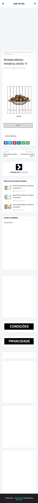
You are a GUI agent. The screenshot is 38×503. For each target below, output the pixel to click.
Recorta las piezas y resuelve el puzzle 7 (23, 206)
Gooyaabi (19, 499)
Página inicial (7, 52)
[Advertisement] (19, 28)
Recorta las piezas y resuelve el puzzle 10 (23, 187)
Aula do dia (19, 3)
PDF (18, 125)
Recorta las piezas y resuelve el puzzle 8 (23, 196)
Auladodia (8, 68)
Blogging (20, 498)
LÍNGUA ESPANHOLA (18, 52)
